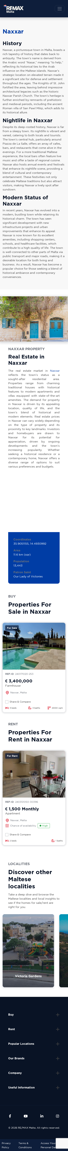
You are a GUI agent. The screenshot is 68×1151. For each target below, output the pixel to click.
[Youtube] (26, 1116)
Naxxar (55, 370)
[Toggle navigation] (60, 8)
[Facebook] (10, 1116)
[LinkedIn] (41, 1116)
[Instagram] (57, 1116)
